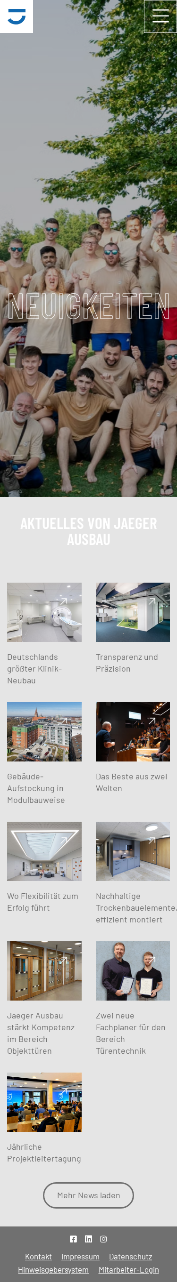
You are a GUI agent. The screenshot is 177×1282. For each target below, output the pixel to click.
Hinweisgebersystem (53, 1269)
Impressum (80, 1256)
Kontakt (38, 1256)
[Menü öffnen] (160, 16)
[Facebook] (73, 1238)
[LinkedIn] (88, 1238)
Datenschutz (130, 1256)
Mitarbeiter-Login (129, 1269)
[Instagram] (103, 1238)
